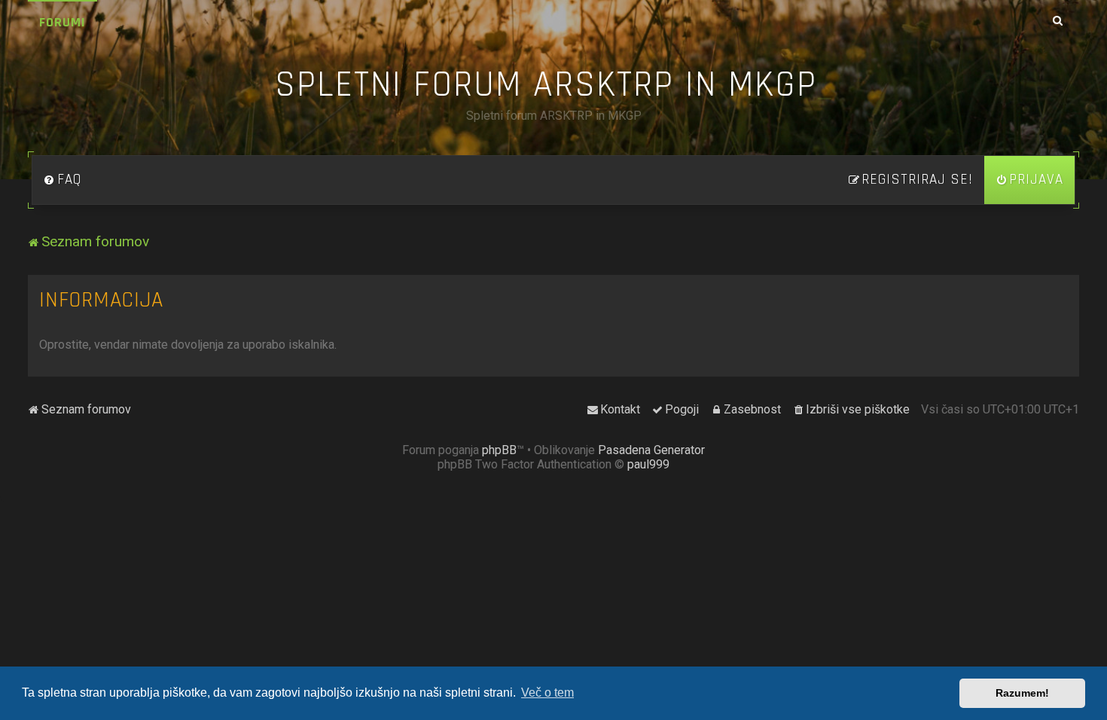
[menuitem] (62, 180)
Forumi (62, 22)
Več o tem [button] (547, 692)
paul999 (648, 464)
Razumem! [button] (1022, 693)
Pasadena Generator (651, 450)
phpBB (499, 450)
